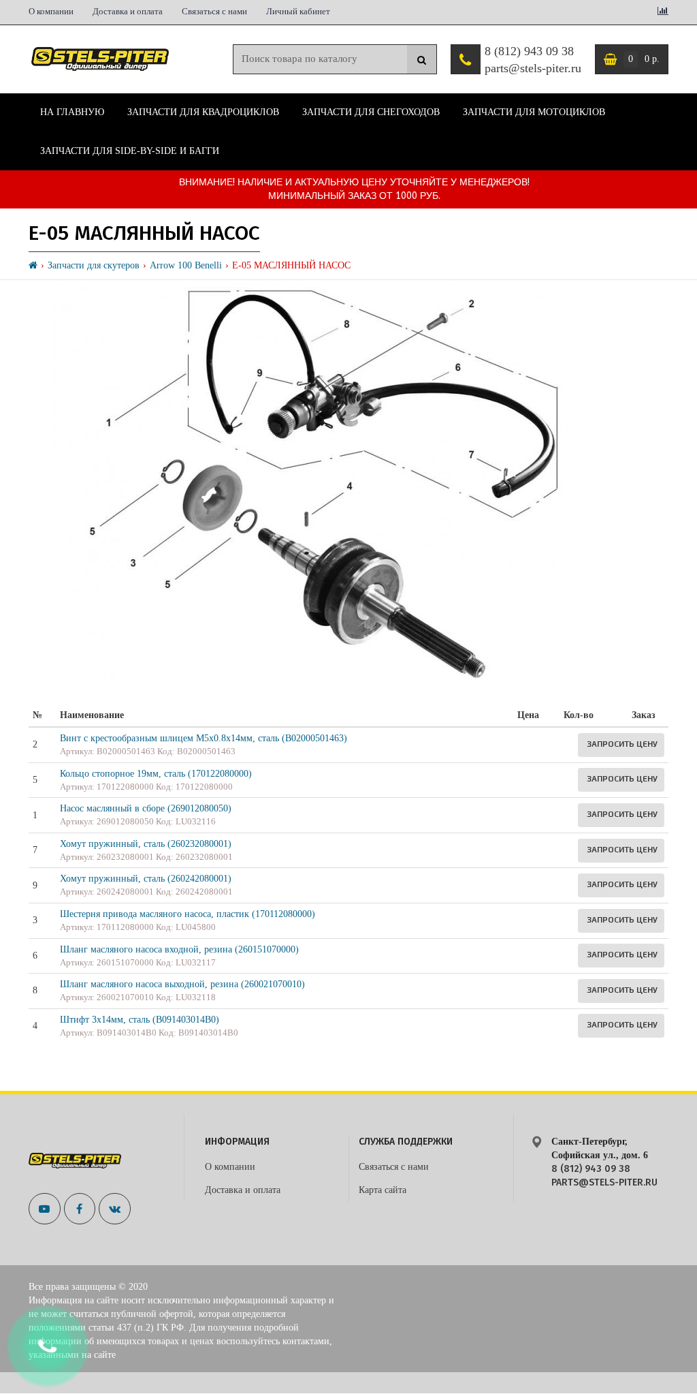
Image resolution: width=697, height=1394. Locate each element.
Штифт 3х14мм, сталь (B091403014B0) (139, 1019)
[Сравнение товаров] (663, 12)
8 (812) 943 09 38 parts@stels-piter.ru (533, 60)
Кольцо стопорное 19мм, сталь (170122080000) (156, 774)
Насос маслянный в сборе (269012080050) (145, 808)
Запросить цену (622, 743)
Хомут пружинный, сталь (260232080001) (145, 844)
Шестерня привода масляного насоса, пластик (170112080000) (187, 914)
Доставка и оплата (128, 11)
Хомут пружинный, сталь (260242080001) (145, 878)
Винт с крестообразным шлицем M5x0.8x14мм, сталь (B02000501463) (203, 738)
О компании (51, 11)
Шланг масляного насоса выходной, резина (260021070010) (182, 984)
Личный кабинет (298, 11)
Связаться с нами (214, 11)
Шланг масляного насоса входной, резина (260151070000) (179, 949)
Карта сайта (382, 1190)
